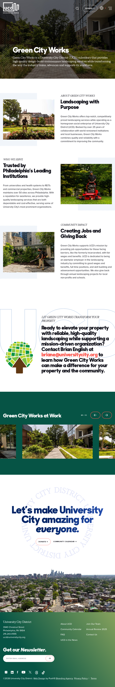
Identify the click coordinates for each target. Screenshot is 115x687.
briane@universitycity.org (70, 354)
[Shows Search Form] (77, 8)
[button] (95, 415)
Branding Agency (64, 678)
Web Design (39, 678)
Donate (89, 8)
